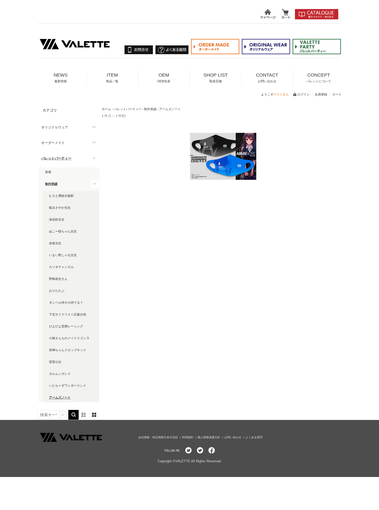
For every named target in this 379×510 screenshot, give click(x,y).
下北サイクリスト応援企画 (67, 314)
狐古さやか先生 (60, 207)
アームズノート (60, 397)
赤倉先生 (55, 243)
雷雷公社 (55, 362)
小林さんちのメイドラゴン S (69, 338)
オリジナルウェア (54, 127)
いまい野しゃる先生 (63, 255)
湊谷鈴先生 (56, 219)
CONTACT (267, 77)
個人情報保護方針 (209, 437)
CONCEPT (318, 77)
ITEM (112, 77)
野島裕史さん (58, 279)
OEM (163, 77)
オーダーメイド (53, 143)
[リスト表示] (84, 415)
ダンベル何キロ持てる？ (66, 302)
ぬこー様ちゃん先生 (63, 231)
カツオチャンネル (61, 267)
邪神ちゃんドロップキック (67, 350)
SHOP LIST (215, 77)
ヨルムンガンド (60, 374)
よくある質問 (253, 437)
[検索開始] (73, 415)
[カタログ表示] (94, 415)
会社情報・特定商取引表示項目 (158, 437)
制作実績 (51, 184)
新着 (48, 172)
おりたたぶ (56, 291)
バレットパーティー (56, 158)
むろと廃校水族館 (61, 196)
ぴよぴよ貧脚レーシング (66, 326)
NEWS (61, 77)
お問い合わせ (233, 437)
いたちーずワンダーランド (67, 385)
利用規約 (188, 437)
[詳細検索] (62, 414)
